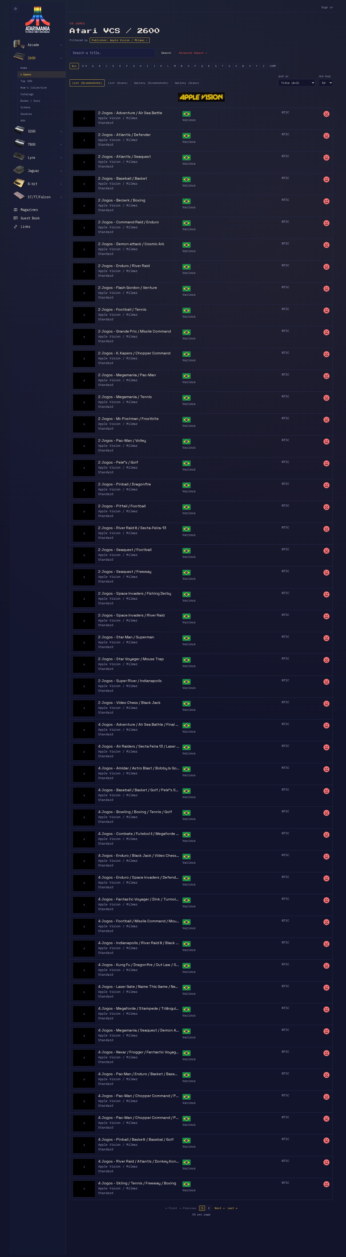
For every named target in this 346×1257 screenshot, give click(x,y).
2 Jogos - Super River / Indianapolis (130, 680)
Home (23, 68)
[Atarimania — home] (37, 19)
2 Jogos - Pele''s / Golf (118, 462)
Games (25, 74)
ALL (74, 66)
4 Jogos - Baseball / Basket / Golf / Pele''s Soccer (139, 790)
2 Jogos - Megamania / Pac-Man (127, 374)
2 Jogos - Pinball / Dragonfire (124, 484)
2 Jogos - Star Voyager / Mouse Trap (131, 658)
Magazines (29, 210)
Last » (232, 1208)
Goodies (26, 114)
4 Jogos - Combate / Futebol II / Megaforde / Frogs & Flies (139, 833)
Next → (220, 1208)
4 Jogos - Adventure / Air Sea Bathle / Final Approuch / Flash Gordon (139, 724)
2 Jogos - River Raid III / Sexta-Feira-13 (132, 527)
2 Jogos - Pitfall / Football (122, 506)
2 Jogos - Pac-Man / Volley (122, 440)
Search (166, 52)
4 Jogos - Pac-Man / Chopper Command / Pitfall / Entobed (139, 1095)
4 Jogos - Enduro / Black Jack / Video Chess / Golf (139, 855)
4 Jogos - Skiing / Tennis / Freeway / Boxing (137, 1183)
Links (25, 227)
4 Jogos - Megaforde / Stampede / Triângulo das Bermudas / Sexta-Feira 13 (139, 1008)
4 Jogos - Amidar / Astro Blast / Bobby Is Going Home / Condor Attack (139, 768)
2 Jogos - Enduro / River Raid (124, 265)
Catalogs (27, 94)
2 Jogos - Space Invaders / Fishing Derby (134, 593)
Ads (22, 120)
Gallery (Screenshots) (151, 83)
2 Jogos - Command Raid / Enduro (128, 222)
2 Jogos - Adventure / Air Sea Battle (130, 112)
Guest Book (30, 218)
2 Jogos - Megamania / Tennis (125, 396)
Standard (105, 123)
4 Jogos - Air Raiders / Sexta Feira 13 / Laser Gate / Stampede (139, 746)
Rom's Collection (33, 87)
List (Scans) (118, 83)
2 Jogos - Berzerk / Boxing (121, 200)
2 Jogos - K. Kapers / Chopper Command (134, 353)
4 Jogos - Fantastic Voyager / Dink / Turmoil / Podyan (139, 899)
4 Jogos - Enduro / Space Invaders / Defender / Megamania (139, 877)
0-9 (84, 66)
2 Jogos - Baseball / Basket (122, 178)
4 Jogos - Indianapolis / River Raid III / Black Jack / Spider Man (139, 942)
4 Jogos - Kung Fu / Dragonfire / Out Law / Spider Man (139, 964)
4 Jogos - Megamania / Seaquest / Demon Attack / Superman (139, 1030)
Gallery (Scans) (187, 83)
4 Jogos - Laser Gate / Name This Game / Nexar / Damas (139, 986)
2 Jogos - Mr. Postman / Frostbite (128, 418)
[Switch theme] (15, 8)
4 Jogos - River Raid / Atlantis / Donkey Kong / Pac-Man (139, 1161)
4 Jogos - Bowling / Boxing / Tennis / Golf (135, 811)
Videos (25, 107)
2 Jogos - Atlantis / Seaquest (124, 156)
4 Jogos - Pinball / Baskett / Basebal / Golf (136, 1139)
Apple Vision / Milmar (118, 118)
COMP (273, 66)
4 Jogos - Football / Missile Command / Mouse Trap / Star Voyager (139, 921)
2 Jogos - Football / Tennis (122, 309)
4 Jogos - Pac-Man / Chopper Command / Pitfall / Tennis (139, 1117)
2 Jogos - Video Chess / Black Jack (129, 702)
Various (189, 120)
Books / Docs (30, 100)
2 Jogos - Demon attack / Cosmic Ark (131, 243)
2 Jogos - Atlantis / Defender (124, 134)
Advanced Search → (193, 52)
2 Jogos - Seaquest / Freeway (124, 571)
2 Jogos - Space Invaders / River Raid (131, 615)
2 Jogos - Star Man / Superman (126, 637)
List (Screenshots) (87, 83)
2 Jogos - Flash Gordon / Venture (127, 287)
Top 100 (26, 81)
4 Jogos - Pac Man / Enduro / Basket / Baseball (139, 1073)
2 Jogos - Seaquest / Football (125, 549)
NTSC (285, 112)
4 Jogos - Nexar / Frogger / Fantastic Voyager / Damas (139, 1052)
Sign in (327, 7)
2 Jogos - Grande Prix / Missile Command (134, 331)
